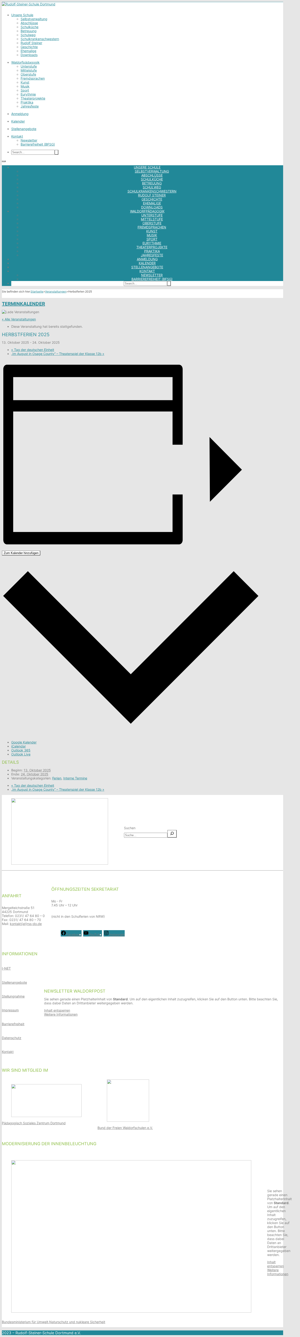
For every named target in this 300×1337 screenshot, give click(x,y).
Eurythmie (28, 94)
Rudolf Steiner (31, 43)
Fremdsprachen (33, 78)
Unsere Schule (22, 15)
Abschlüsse (29, 23)
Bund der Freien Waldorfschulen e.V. (125, 1128)
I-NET (6, 968)
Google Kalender (24, 742)
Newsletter (29, 140)
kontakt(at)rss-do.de (26, 924)
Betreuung (29, 31)
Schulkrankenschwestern (40, 39)
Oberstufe (28, 74)
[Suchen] (172, 834)
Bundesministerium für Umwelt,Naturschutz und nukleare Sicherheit (53, 1322)
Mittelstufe (29, 70)
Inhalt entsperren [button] (57, 1010)
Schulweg (28, 35)
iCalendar (18, 746)
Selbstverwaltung (34, 19)
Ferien (56, 778)
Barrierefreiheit (13, 1024)
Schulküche (29, 27)
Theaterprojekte (33, 98)
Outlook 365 (20, 750)
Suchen (129, 828)
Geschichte (29, 47)
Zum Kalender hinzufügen (21, 553)
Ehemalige (28, 51)
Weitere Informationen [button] (61, 1014)
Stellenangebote (23, 129)
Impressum (10, 1010)
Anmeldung (20, 114)
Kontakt (17, 136)
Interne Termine (75, 778)
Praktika (27, 102)
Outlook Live (20, 754)
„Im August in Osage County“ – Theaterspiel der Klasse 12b (57, 354)
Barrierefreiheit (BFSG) (38, 144)
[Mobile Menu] (4, 161)
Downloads (29, 55)
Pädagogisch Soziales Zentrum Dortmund (34, 1123)
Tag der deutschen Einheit (32, 350)
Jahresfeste (30, 106)
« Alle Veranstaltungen (19, 319)
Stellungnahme (13, 996)
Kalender (18, 121)
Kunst (25, 82)
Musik (25, 86)
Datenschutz (11, 1038)
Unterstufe (29, 66)
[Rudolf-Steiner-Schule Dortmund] (28, 4)
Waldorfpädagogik (25, 62)
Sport (25, 90)
